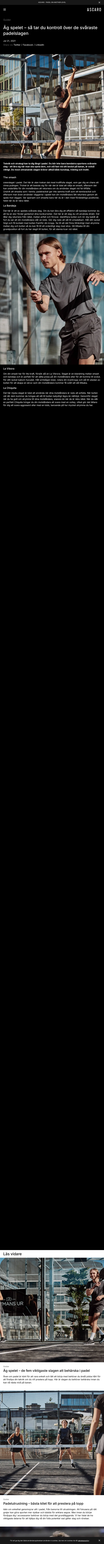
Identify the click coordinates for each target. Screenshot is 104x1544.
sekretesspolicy (83, 1541)
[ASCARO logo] (94, 10)
